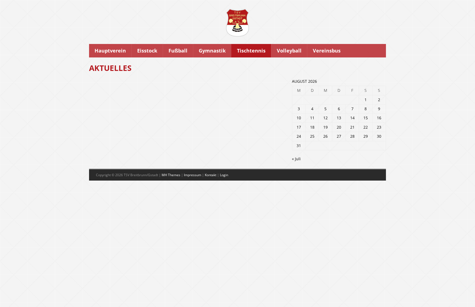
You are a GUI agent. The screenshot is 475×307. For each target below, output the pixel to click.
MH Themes (171, 175)
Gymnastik (212, 50)
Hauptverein (110, 50)
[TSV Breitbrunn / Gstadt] (237, 35)
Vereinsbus (327, 50)
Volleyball (289, 50)
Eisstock (147, 50)
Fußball (178, 50)
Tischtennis (251, 50)
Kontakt (210, 175)
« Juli (296, 158)
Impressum (192, 175)
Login (224, 175)
